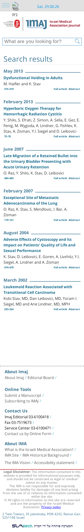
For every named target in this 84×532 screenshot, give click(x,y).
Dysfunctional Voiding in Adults (33, 77)
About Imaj (14, 377)
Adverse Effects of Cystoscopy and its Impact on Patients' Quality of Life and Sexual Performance (39, 245)
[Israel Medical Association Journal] (42, 26)
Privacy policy (51, 506)
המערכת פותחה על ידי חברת (53, 525)
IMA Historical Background (45, 455)
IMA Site (12, 455)
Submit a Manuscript (23, 395)
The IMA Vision (17, 462)
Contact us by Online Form (28, 433)
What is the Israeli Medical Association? (39, 449)
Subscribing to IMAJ (21, 400)
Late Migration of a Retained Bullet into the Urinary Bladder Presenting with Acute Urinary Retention (40, 161)
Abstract (74, 89)
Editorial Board (41, 377)
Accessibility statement (54, 462)
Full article (60, 89)
